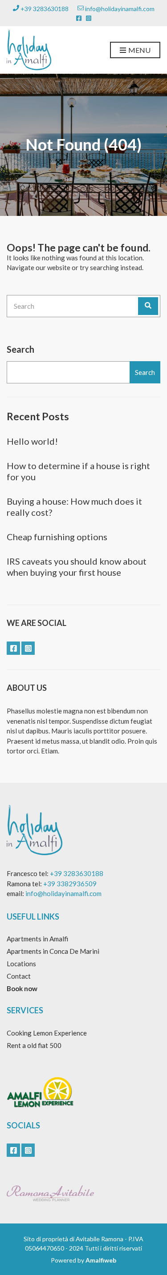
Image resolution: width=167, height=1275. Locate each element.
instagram (89, 18)
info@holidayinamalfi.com (119, 8)
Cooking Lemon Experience (47, 1033)
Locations (21, 964)
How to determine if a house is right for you (78, 471)
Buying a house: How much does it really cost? (74, 507)
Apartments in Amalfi (37, 939)
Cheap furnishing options (57, 536)
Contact (19, 976)
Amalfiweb (101, 1260)
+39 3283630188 (44, 8)
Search (20, 349)
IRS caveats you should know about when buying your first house (77, 567)
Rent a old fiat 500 (34, 1045)
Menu (139, 50)
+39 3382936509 (70, 884)
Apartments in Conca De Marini (53, 951)
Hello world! (32, 441)
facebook (79, 18)
